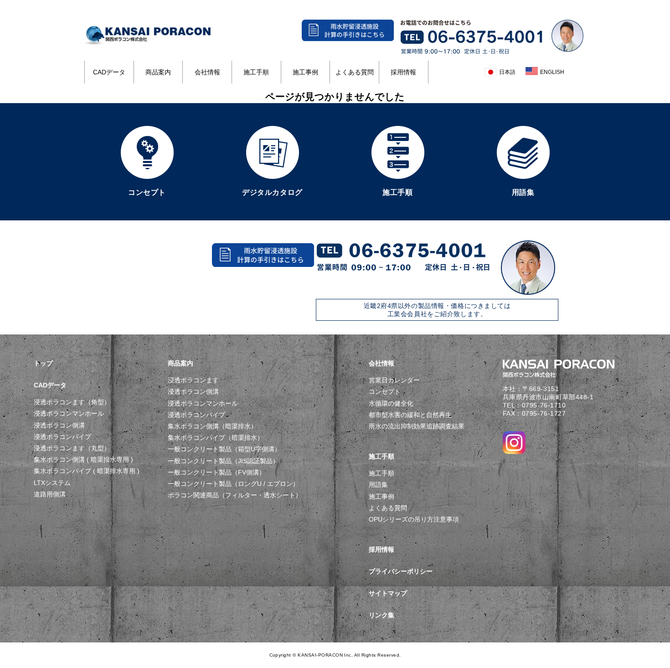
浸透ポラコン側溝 (59, 425)
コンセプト (385, 391)
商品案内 (158, 72)
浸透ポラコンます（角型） (72, 402)
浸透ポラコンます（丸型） (72, 448)
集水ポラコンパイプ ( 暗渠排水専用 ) (86, 471)
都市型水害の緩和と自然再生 (410, 414)
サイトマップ (388, 593)
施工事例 (305, 72)
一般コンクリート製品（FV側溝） (216, 472)
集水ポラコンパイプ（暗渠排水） (215, 437)
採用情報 (403, 72)
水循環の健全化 (391, 403)
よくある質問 (354, 72)
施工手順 (256, 72)
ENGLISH (552, 72)
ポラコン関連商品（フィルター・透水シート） (235, 495)
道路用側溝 (50, 494)
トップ (43, 363)
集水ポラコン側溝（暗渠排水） (212, 426)
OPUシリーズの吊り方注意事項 (414, 519)
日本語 (507, 72)
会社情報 (207, 72)
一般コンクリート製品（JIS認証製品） (223, 460)
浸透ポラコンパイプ (62, 436)
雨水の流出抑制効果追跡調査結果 (416, 426)
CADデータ (109, 72)
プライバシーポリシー (401, 571)
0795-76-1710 (544, 405)
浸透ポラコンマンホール (69, 413)
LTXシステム (52, 482)
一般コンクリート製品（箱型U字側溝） (224, 449)
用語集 (378, 484)
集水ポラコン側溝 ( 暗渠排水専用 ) (83, 459)
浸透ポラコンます (193, 380)
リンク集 (381, 615)
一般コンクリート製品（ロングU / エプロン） (233, 483)
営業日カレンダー (394, 380)
